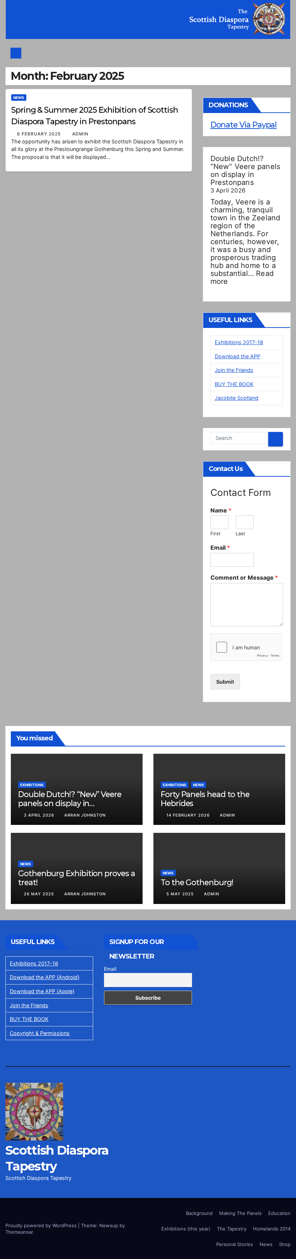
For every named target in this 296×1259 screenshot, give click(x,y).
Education (279, 1213)
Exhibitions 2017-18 (239, 342)
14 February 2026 (188, 815)
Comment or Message (244, 577)
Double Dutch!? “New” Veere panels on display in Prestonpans (245, 170)
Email (220, 547)
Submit (225, 682)
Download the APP (237, 356)
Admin (80, 134)
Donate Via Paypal (243, 124)
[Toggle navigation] (150, 53)
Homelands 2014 (272, 1229)
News (18, 97)
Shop (285, 1244)
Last (240, 533)
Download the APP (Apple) (42, 991)
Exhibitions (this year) (185, 1229)
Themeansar (19, 1232)
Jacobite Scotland (236, 398)
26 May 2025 (40, 893)
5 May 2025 (180, 893)
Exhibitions (32, 785)
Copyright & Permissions (40, 1033)
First (215, 533)
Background (199, 1213)
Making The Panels (240, 1213)
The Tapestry (232, 1229)
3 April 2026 (40, 815)
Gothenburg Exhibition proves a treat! (76, 878)
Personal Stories (234, 1244)
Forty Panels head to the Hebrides (205, 798)
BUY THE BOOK (234, 384)
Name (220, 510)
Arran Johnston (85, 815)
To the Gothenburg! (197, 882)
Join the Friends (234, 370)
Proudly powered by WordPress (41, 1225)
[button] (281, 53)
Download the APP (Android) (44, 977)
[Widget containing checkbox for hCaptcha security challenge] (246, 647)
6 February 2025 (39, 134)
